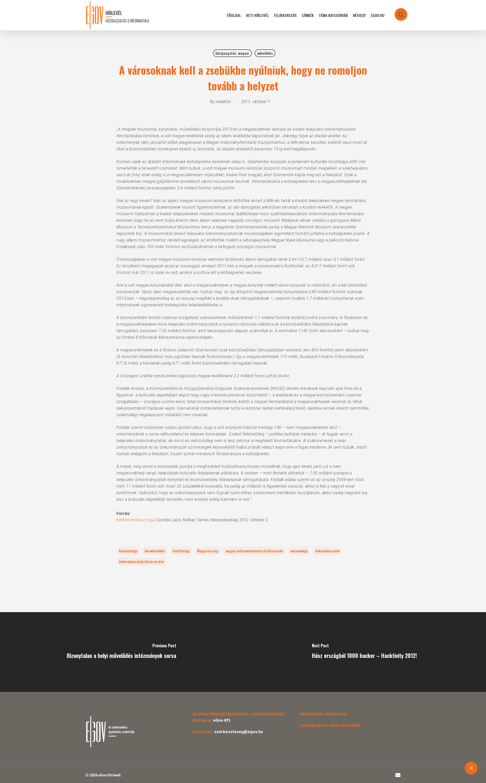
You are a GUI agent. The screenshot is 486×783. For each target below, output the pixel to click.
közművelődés (155, 550)
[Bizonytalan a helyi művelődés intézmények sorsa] (121, 652)
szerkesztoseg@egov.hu (238, 731)
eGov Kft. (222, 720)
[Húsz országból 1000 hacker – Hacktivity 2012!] (364, 652)
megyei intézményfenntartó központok (254, 550)
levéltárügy (181, 550)
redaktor (223, 101)
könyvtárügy (128, 550)
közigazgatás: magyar (232, 53)
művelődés (265, 53)
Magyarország (207, 550)
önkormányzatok (327, 550)
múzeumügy (299, 550)
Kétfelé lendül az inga (135, 519)
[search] (398, 12)
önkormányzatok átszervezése (141, 561)
